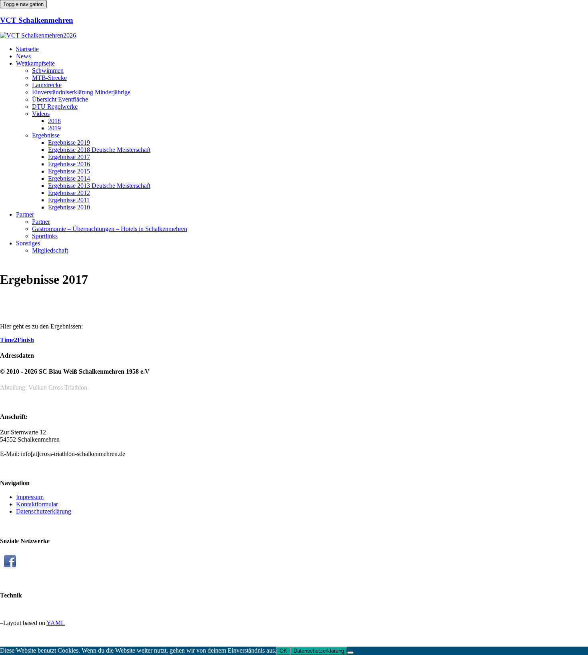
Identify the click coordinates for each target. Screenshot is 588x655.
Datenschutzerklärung (319, 651)
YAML (55, 622)
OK (283, 651)
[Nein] (350, 652)
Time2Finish (17, 339)
